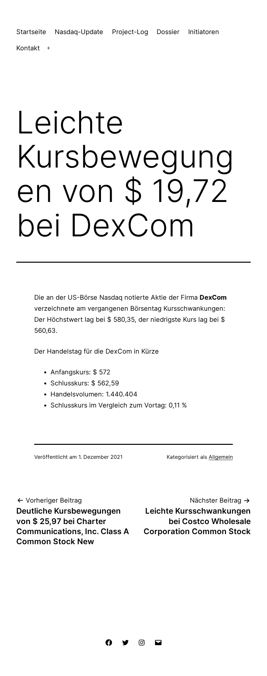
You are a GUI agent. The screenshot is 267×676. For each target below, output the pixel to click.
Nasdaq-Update (79, 32)
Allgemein (221, 457)
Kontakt (28, 48)
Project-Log (130, 32)
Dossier (168, 32)
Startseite (31, 32)
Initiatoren (203, 32)
